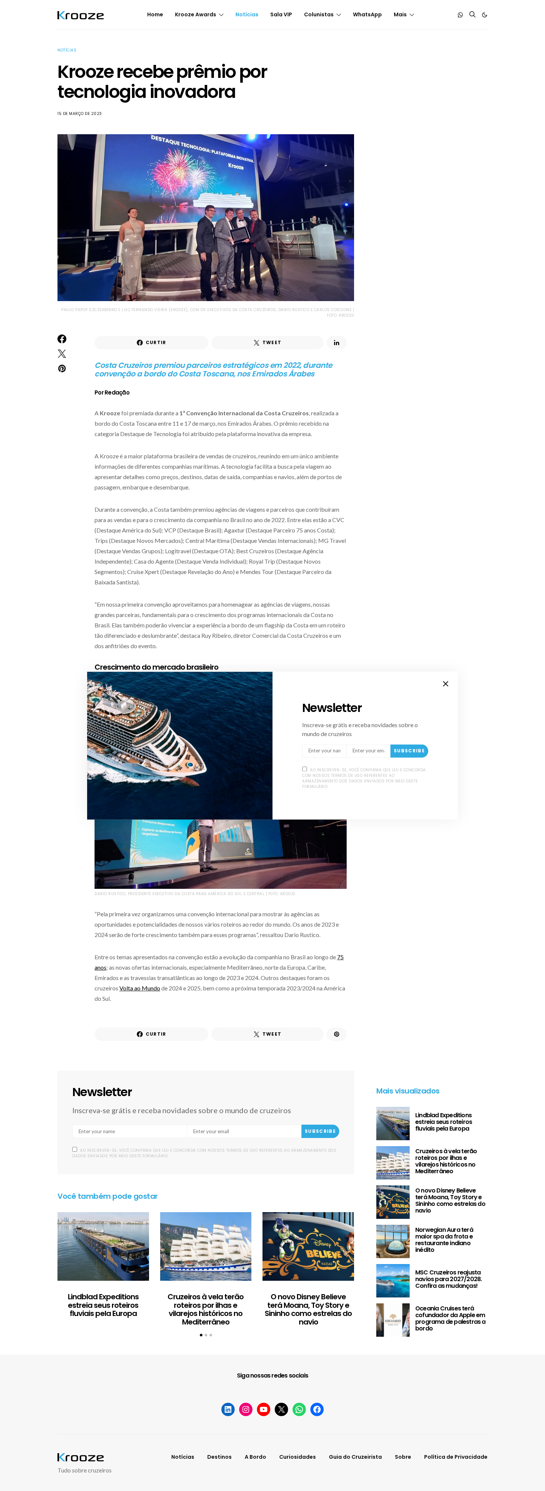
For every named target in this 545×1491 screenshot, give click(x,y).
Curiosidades (297, 1457)
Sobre (403, 1457)
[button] (485, 15)
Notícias (246, 14)
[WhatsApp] (460, 15)
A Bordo (255, 1457)
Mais (400, 14)
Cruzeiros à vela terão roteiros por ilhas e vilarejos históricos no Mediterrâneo (206, 1309)
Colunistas (319, 14)
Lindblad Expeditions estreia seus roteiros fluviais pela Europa (103, 1305)
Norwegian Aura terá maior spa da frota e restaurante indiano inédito (444, 1240)
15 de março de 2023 (79, 113)
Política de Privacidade (456, 1457)
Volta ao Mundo (139, 988)
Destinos (219, 1457)
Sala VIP (281, 14)
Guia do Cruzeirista (355, 1457)
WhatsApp (367, 14)
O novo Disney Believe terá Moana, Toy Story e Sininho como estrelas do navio (308, 1309)
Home (155, 14)
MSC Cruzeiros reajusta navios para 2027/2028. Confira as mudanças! (448, 1279)
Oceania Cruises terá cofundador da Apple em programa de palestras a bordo (450, 1318)
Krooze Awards (195, 14)
